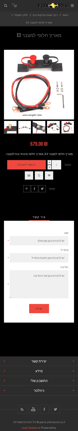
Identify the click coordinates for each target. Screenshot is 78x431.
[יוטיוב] (33, 409)
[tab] (39, 217)
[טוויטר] (55, 409)
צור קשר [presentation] (39, 217)
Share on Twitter (42, 188)
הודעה (64, 267)
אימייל (64, 250)
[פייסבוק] (44, 409)
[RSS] (22, 409)
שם (66, 233)
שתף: (52, 189)
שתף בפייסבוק (34, 188)
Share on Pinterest (26, 188)
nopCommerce (31, 427)
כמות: (67, 164)
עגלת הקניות (12, 4)
